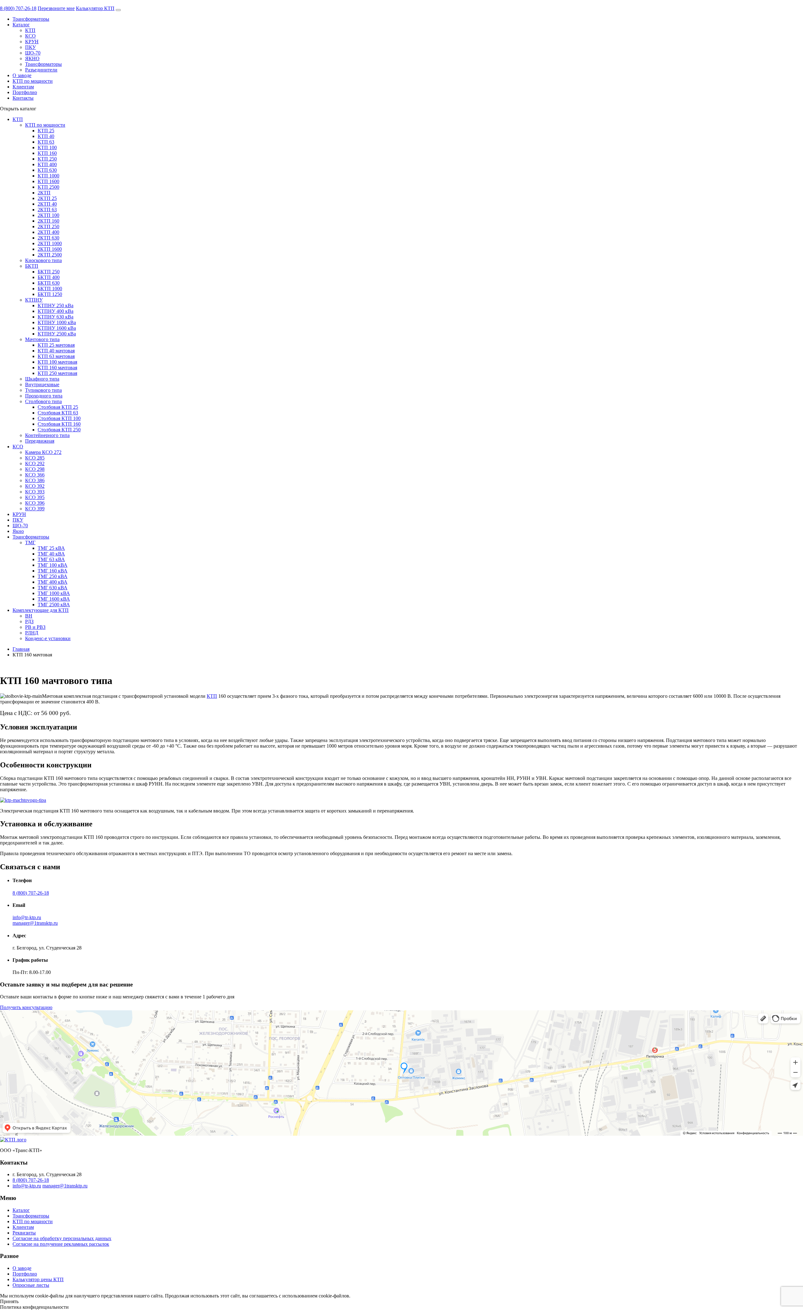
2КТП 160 (48, 221)
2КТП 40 (47, 204)
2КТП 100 (48, 215)
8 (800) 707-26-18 (18, 8)
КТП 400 (47, 164)
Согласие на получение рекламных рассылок (61, 1244)
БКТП (31, 266)
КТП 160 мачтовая (57, 367)
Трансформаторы (31, 19)
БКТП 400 (49, 277)
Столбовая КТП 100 (59, 418)
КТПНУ (34, 300)
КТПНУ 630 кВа (55, 316)
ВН (28, 615)
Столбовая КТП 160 (59, 424)
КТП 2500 (48, 187)
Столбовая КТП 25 (58, 407)
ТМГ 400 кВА (52, 582)
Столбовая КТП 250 (59, 429)
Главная (21, 649)
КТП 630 (47, 170)
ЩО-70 (32, 52)
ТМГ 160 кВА (52, 570)
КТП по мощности (33, 81)
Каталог (21, 24)
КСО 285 (35, 457)
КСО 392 (35, 486)
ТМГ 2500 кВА (54, 604)
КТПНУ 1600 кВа (57, 328)
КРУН (32, 41)
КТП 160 (47, 153)
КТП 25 (46, 130)
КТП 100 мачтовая (57, 362)
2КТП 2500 (50, 254)
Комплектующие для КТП (41, 610)
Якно (18, 531)
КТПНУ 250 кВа (55, 305)
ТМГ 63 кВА (51, 559)
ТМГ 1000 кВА (54, 593)
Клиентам (23, 86)
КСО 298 (35, 469)
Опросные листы (31, 1285)
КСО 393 (35, 491)
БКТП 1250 (50, 294)
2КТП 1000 (50, 243)
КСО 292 (35, 463)
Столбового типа (43, 401)
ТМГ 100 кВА (52, 565)
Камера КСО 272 (43, 452)
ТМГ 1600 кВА (54, 599)
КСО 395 (35, 497)
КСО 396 (35, 503)
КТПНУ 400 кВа (55, 311)
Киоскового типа (43, 260)
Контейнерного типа (47, 435)
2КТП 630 (48, 237)
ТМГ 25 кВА (51, 548)
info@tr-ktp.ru (27, 917)
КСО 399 (35, 508)
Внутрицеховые (42, 384)
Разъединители (41, 69)
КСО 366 (35, 474)
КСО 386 (35, 480)
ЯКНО (32, 58)
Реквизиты (24, 1232)
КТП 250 (47, 158)
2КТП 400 (48, 232)
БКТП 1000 (50, 288)
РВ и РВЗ (35, 627)
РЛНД (31, 632)
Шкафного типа (42, 378)
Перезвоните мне (56, 8)
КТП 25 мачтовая (56, 345)
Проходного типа (43, 395)
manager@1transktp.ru (35, 923)
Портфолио (25, 92)
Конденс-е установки (48, 638)
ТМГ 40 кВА (51, 553)
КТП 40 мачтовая (56, 350)
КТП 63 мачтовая (56, 356)
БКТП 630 (49, 283)
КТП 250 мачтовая (57, 373)
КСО (30, 36)
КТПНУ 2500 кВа (57, 333)
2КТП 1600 (50, 249)
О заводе (22, 75)
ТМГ (30, 542)
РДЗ (29, 621)
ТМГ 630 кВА (52, 587)
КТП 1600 (48, 181)
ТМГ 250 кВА (52, 576)
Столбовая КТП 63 (58, 412)
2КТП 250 (48, 226)
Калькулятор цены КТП (38, 1279)
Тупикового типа (43, 390)
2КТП (44, 192)
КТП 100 (47, 147)
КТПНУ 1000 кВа (57, 322)
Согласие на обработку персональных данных (62, 1238)
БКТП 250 (49, 271)
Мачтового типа (42, 339)
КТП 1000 (48, 175)
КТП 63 (46, 142)
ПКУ (30, 47)
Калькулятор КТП (95, 8)
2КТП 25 (47, 198)
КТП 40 (46, 136)
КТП (30, 30)
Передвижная (39, 441)
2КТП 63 (47, 209)
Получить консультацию (26, 1007)
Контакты (23, 98)
